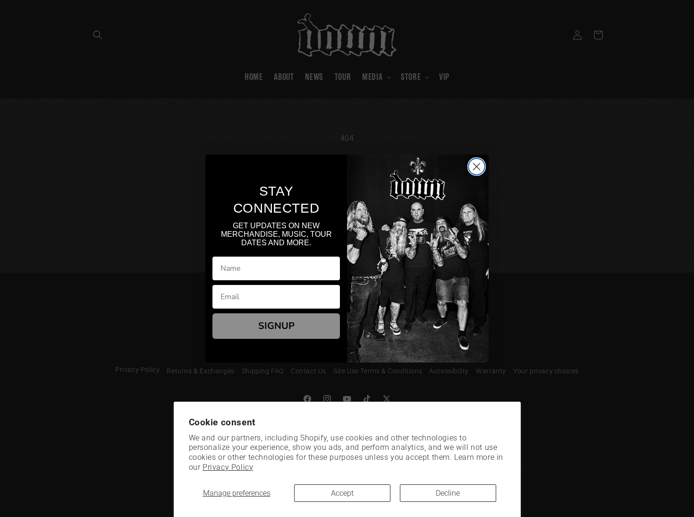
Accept (342, 493)
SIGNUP (276, 325)
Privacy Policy (228, 467)
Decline (448, 493)
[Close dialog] (476, 166)
